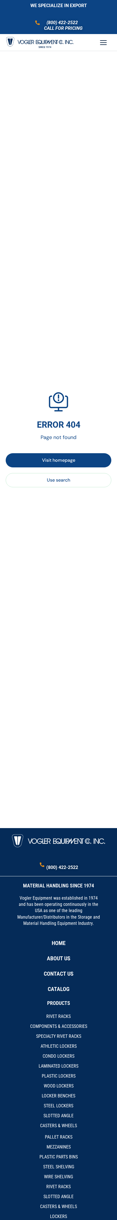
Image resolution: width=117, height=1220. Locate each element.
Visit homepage (58, 460)
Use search (58, 480)
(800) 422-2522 (62, 22)
